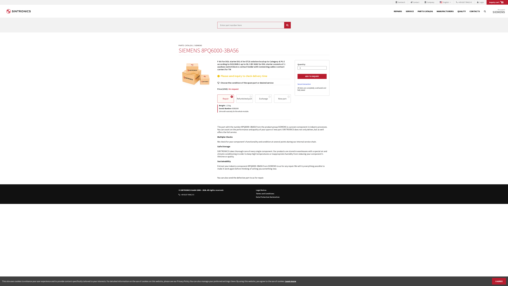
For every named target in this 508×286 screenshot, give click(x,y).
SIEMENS (198, 45)
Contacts (475, 11)
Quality (461, 11)
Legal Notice (261, 190)
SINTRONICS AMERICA (18, 11)
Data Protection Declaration (268, 197)
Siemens (499, 12)
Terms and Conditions (265, 193)
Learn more (290, 281)
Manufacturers (445, 11)
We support (499, 11)
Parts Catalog (425, 11)
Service (410, 11)
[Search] (485, 11)
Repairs (398, 11)
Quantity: (302, 64)
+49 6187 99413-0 (187, 194)
